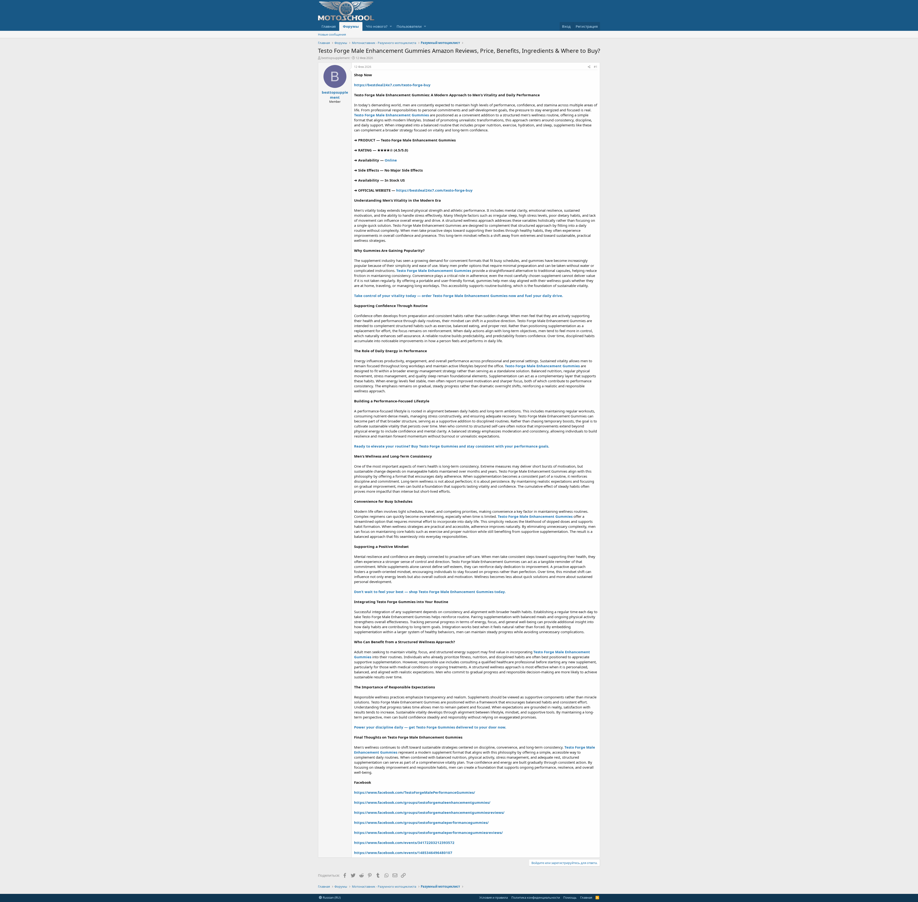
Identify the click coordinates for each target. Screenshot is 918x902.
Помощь (570, 897)
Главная (329, 26)
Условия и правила (493, 897)
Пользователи (409, 26)
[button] (390, 26)
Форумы (351, 26)
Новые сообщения (332, 34)
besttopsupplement (335, 58)
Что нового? (377, 26)
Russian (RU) (331, 897)
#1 (595, 67)
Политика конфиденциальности (535, 897)
